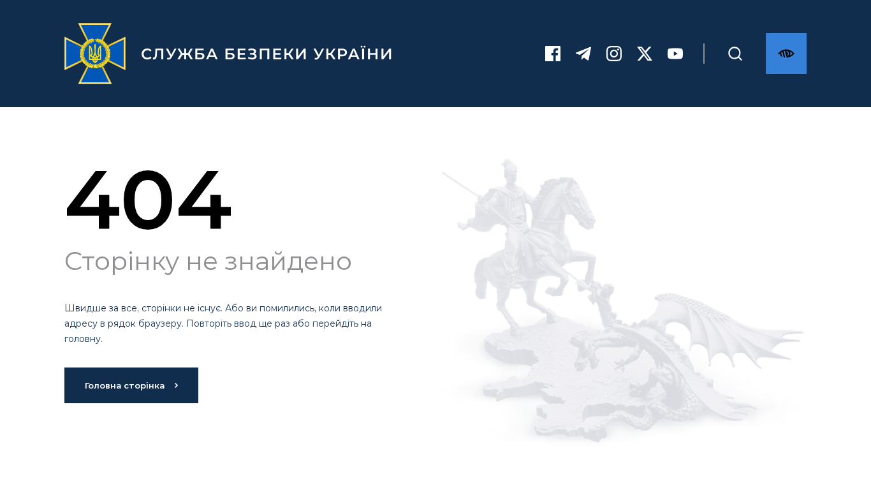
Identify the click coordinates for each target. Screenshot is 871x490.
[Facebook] (552, 53)
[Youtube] (675, 53)
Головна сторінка (125, 385)
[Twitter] (644, 53)
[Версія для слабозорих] (786, 53)
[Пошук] (735, 53)
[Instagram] (614, 53)
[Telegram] (583, 53)
